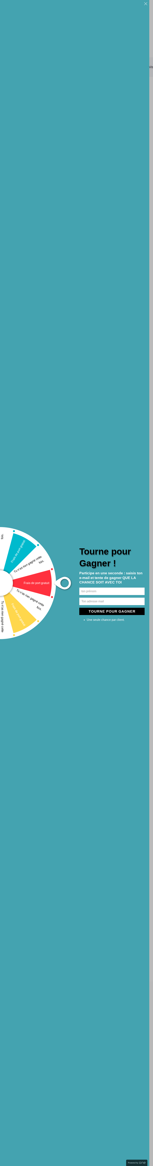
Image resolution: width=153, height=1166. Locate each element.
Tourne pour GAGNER (112, 611)
